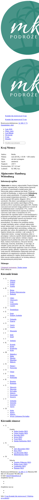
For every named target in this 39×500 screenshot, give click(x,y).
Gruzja (12, 327)
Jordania (13, 341)
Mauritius (13, 360)
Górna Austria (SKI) (21, 433)
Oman (12, 372)
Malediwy (13, 354)
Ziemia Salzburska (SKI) (22, 441)
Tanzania (13, 403)
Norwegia (13, 368)
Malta (12, 356)
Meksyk (12, 362)
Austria (12, 286)
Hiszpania (13, 331)
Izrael (12, 337)
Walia (12, 410)
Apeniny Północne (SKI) (22, 462)
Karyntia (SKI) (19, 435)
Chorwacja (13, 300)
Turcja (12, 407)
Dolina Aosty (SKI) (20, 464)
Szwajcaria (13, 395)
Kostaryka (13, 348)
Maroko (12, 358)
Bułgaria (13, 294)
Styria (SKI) (18, 437)
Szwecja (13, 397)
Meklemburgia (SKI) (21, 454)
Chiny (12, 298)
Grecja (12, 325)
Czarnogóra (14, 304)
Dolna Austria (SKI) (21, 431)
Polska (12, 375)
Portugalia (13, 377)
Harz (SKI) (18, 451)
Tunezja (12, 405)
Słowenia (13, 389)
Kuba (12, 350)
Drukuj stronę (22, 267)
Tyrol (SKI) (18, 439)
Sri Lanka (13, 391)
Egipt (12, 313)
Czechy (12, 306)
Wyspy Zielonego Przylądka (19, 416)
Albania (12, 280)
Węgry (12, 412)
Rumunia (13, 383)
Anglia (12, 284)
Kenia (12, 346)
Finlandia (13, 319)
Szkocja (12, 393)
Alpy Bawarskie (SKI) (21, 449)
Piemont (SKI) (19, 468)
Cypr (11, 302)
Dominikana (14, 310)
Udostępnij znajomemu (9, 267)
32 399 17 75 (23, 123)
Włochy (12, 414)
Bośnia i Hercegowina (17, 292)
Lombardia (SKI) (20, 466)
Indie (11, 335)
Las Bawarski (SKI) (21, 453)
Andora (12, 282)
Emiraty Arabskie (16, 315)
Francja (12, 321)
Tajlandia (13, 401)
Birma (12, 290)
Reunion (13, 381)
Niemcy (12, 366)
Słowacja (13, 387)
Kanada (12, 344)
